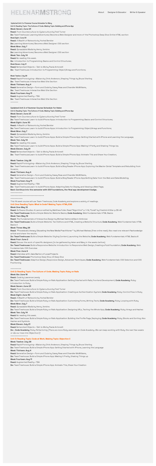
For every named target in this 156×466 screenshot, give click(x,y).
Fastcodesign (136, 230)
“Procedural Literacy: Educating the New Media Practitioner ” (45, 230)
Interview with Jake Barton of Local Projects (37, 254)
